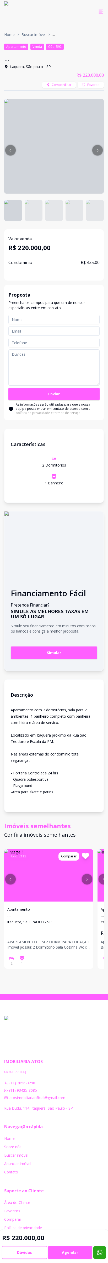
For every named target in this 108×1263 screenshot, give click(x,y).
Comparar (12, 1219)
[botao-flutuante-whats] (99, 1252)
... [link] (53, 34)
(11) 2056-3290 (22, 1082)
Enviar (54, 393)
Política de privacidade (23, 1227)
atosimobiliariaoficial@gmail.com (37, 1097)
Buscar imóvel (33, 34)
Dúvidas (24, 1252)
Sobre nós (12, 1146)
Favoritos (12, 1210)
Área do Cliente (17, 1202)
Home (9, 34)
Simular (54, 652)
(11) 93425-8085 (23, 1090)
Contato (11, 1171)
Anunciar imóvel (17, 1163)
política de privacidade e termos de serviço (48, 413)
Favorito (93, 84)
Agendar (70, 1252)
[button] (10, 150)
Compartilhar (62, 84)
